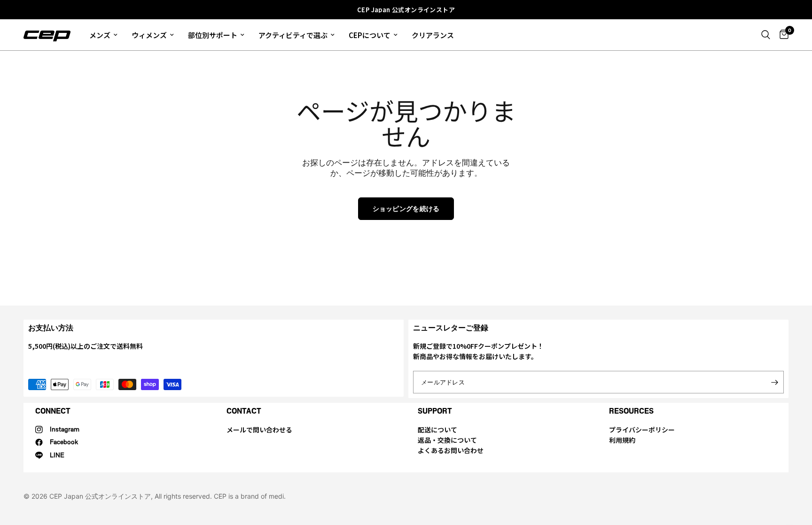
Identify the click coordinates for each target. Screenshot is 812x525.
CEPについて (369, 35)
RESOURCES (631, 411)
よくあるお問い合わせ (451, 450)
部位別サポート (212, 35)
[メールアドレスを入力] (774, 382)
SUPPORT (435, 411)
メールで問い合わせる (259, 429)
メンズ (99, 35)
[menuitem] (103, 35)
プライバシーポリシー (642, 429)
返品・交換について (447, 440)
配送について (437, 429)
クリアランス (433, 35)
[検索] (766, 35)
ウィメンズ (149, 35)
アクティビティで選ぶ (293, 35)
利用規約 (622, 440)
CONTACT (243, 411)
